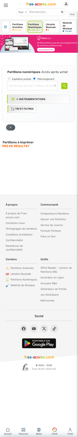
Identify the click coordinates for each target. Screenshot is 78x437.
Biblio (39, 433)
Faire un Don (48, 236)
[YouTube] (34, 329)
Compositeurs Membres (55, 213)
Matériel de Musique (23, 285)
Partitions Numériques (24, 279)
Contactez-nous (15, 222)
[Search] (64, 86)
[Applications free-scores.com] (5, 27)
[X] (44, 329)
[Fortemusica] (25, 367)
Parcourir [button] (23, 433)
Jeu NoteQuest (50, 294)
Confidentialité (14, 240)
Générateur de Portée (54, 288)
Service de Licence (52, 225)
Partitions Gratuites (22, 267)
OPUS (55, 433)
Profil (70, 433)
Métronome (47, 300)
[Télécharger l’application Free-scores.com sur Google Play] (39, 343)
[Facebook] (24, 329)
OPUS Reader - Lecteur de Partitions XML (56, 269)
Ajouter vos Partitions (53, 219)
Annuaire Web (49, 283)
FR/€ (72, 14)
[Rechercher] (62, 12)
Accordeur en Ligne (52, 277)
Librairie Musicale (21, 273)
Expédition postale (21, 79)
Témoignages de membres (21, 228)
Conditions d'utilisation (19, 234)
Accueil (8, 433)
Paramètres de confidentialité (14, 247)
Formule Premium (51, 230)
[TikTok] (54, 329)
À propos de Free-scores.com (17, 215)
